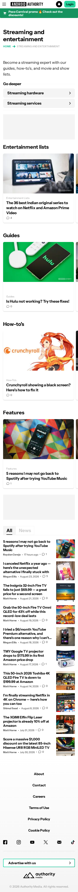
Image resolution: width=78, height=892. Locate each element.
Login (70, 4)
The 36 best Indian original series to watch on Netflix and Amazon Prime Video (38, 188)
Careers (39, 796)
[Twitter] (46, 842)
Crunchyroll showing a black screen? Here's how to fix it (38, 365)
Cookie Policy (39, 830)
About (39, 774)
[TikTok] (73, 842)
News (25, 530)
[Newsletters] (59, 842)
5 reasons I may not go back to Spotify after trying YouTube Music (38, 453)
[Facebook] (5, 842)
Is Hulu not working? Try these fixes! (38, 276)
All (9, 530)
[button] (39, 4)
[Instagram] (19, 842)
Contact (39, 785)
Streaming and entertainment (38, 46)
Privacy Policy (39, 819)
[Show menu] (4, 4)
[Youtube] (32, 842)
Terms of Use (39, 808)
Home (7, 46)
